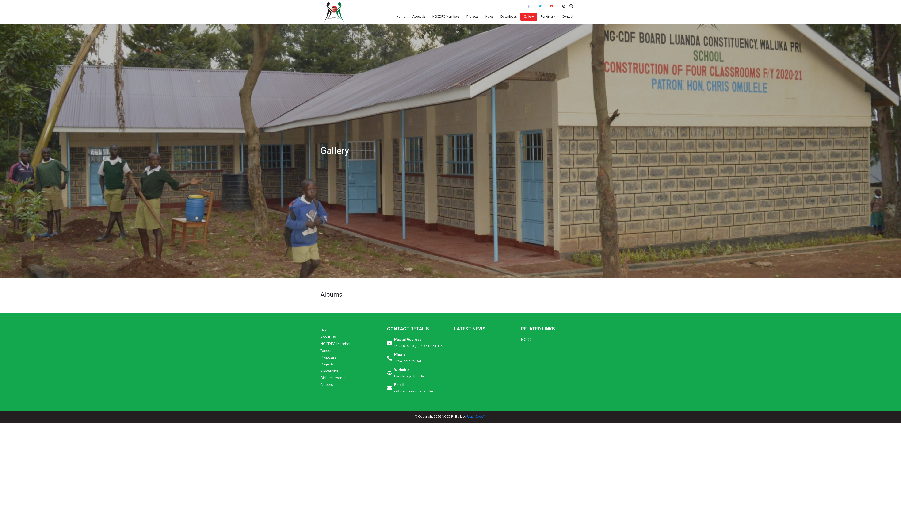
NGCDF (527, 340)
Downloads (508, 16)
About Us (418, 16)
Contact (567, 16)
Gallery (529, 16)
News (489, 16)
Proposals (328, 357)
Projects (472, 16)
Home (401, 16)
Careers (326, 385)
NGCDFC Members (445, 16)
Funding (547, 16)
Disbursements (332, 378)
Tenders (326, 351)
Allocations (329, 371)
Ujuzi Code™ (476, 416)
